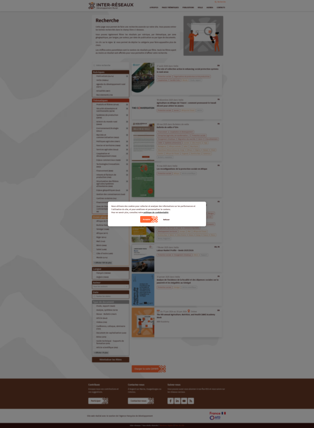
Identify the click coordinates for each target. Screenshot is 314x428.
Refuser (166, 219)
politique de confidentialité (156, 212)
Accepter (146, 219)
